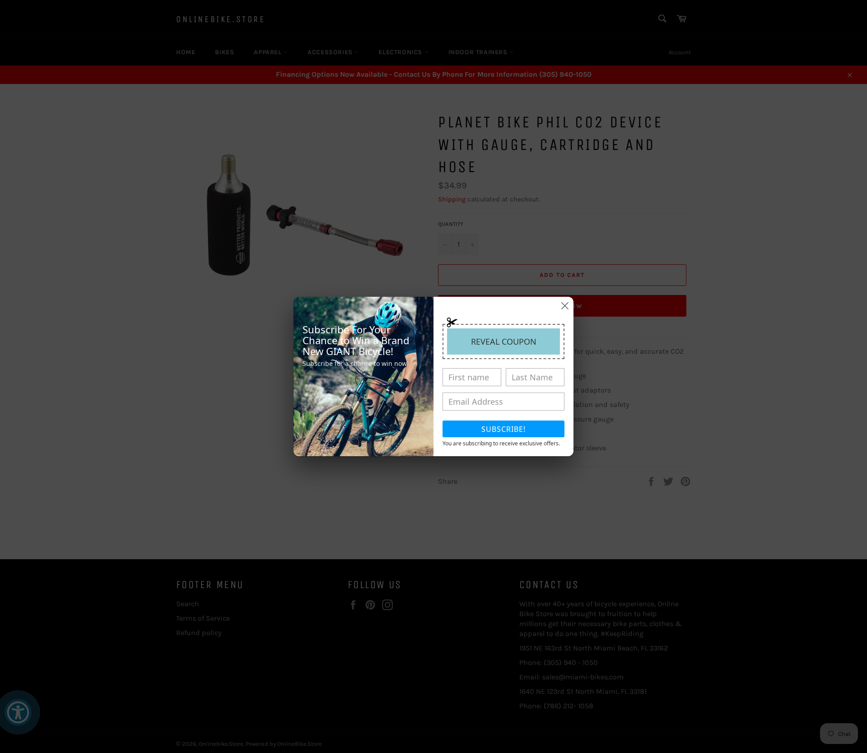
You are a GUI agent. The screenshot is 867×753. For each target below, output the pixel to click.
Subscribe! (503, 429)
